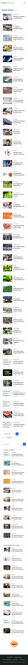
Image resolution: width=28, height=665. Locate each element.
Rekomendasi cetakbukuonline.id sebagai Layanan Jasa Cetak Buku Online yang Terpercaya (18, 174)
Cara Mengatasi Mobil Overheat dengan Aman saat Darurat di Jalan (17, 455)
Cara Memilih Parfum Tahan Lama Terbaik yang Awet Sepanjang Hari (17, 568)
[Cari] (24, 444)
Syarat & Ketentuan (7, 659)
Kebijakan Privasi (18, 657)
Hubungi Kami (22, 659)
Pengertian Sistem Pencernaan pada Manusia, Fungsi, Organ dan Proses (18, 404)
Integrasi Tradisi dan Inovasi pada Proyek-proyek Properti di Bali (19, 122)
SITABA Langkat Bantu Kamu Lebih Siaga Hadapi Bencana (18, 320)
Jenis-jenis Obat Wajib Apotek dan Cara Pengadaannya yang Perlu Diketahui (19, 38)
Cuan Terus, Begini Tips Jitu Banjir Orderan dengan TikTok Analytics (18, 59)
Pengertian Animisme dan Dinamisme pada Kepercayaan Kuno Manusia (18, 331)
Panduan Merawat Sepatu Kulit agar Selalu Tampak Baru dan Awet (17, 631)
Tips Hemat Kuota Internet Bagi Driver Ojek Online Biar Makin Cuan (19, 352)
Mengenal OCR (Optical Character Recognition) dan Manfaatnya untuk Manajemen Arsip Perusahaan (18, 153)
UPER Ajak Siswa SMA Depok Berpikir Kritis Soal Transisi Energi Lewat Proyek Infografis (17, 527)
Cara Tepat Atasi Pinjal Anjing (18, 184)
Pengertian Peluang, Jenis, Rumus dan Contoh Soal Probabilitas (19, 425)
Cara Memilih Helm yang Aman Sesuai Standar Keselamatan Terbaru (17, 536)
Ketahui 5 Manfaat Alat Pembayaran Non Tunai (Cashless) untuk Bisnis (17, 586)
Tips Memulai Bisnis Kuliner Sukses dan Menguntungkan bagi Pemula (16, 491)
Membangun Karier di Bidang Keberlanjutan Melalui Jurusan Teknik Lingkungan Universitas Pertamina (18, 341)
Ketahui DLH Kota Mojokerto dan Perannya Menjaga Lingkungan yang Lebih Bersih (18, 289)
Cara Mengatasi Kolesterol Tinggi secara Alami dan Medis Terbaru (17, 464)
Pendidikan (16, 129)
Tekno (12, 506)
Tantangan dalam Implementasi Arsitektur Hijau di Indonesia (18, 90)
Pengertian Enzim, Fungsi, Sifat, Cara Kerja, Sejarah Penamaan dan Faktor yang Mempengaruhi (18, 373)
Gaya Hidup (16, 14)
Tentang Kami (9, 657)
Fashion (13, 479)
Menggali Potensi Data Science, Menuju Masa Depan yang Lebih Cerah (19, 163)
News (14, 265)
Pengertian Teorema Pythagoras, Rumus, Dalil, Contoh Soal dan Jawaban (19, 394)
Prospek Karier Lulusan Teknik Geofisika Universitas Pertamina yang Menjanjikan (17, 310)
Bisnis (15, 56)
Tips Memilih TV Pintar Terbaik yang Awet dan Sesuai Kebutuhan (17, 509)
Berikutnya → (9, 437)
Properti (15, 66)
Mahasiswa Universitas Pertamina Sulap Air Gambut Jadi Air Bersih (19, 132)
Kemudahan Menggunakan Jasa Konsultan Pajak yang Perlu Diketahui (19, 205)
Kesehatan (16, 35)
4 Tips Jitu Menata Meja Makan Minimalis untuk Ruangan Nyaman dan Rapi (18, 69)
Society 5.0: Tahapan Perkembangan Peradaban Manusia (19, 17)
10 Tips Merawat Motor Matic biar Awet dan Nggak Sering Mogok (18, 258)
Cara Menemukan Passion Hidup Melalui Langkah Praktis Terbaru (17, 473)
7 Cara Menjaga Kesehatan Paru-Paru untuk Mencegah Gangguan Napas (16, 595)
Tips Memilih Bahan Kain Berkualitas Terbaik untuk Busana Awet (17, 482)
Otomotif (15, 255)
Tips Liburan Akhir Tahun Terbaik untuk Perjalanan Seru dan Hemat (17, 500)
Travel (15, 25)
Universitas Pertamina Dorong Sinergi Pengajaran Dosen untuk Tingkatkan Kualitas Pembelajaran (19, 299)
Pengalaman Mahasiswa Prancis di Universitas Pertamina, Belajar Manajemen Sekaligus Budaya (18, 237)
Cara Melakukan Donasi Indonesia (18, 80)
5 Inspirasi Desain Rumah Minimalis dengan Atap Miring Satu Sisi (19, 101)
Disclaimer (15, 659)
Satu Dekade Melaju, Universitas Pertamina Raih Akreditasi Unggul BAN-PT (19, 247)
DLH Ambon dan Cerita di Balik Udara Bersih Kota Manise (19, 278)
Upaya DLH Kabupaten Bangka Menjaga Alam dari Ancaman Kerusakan (18, 268)
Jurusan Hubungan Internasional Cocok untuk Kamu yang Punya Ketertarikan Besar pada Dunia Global (19, 414)
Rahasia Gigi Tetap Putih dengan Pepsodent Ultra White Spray (18, 226)
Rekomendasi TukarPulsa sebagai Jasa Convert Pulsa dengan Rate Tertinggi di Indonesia (18, 216)
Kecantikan (14, 566)
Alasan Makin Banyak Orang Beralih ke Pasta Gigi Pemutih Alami (19, 142)
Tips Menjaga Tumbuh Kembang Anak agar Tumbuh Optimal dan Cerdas (16, 518)
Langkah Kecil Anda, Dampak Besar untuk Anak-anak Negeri (19, 111)
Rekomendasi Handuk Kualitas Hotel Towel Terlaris (16, 613)
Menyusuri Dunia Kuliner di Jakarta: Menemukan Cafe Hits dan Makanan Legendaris (18, 48)
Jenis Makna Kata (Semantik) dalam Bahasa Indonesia (18, 383)
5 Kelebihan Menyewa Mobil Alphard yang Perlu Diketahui (18, 27)
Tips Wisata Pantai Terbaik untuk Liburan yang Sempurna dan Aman (16, 559)
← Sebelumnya (6, 433)
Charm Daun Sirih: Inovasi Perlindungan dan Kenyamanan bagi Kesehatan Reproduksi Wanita (18, 195)
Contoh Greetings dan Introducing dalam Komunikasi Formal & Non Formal (18, 362)
